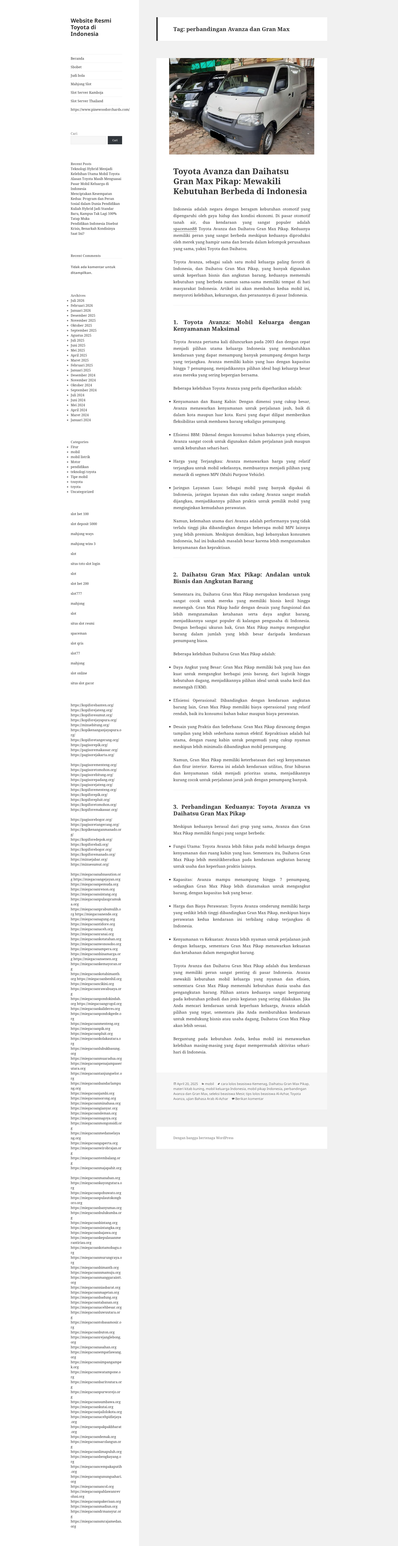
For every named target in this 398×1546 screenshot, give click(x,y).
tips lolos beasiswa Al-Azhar (267, 1093)
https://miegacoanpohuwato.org (96, 1193)
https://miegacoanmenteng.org (95, 1023)
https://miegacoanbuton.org (93, 1332)
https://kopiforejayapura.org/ (94, 720)
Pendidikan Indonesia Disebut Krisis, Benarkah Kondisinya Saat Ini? (94, 228)
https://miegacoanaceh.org (92, 929)
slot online (79, 673)
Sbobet (76, 67)
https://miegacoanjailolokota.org (96, 1412)
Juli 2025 (77, 340)
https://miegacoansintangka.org (96, 1227)
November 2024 (83, 380)
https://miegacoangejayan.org (96, 879)
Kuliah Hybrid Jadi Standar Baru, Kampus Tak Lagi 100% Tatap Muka (93, 213)
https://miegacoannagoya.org (94, 1118)
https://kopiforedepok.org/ (91, 839)
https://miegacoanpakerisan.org (96, 1501)
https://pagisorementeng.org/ (94, 765)
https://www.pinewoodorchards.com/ (96, 109)
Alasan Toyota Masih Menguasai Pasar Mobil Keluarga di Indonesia (96, 183)
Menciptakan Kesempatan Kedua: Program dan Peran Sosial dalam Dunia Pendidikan (95, 198)
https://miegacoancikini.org (92, 984)
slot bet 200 (80, 583)
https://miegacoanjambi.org (92, 1093)
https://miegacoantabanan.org (94, 1302)
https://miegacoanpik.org (90, 1028)
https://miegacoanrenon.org (93, 889)
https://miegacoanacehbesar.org (96, 1307)
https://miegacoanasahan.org (93, 1347)
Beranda (77, 58)
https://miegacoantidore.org (93, 924)
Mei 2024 (78, 405)
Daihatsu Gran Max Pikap (289, 1083)
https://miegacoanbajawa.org (94, 1232)
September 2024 (84, 390)
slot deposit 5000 (84, 524)
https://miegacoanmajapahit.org (96, 1168)
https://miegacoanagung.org (93, 919)
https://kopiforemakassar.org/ (94, 809)
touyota (77, 481)
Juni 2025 (78, 345)
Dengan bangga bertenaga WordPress (203, 1138)
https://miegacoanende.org (96, 914)
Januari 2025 (81, 370)
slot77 (75, 653)
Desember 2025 (83, 315)
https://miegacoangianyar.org (94, 1108)
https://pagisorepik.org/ (89, 745)
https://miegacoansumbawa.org (96, 1402)
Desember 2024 (83, 375)
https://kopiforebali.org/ (90, 844)
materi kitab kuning (188, 1088)
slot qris (77, 643)
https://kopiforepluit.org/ (90, 799)
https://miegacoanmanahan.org (95, 1178)
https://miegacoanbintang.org (94, 1222)
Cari (74, 133)
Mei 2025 (78, 350)
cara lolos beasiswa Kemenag (244, 1083)
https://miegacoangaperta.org (94, 1143)
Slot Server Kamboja (87, 92)
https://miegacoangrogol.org (99, 1003)
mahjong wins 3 (83, 543)
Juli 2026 (77, 300)
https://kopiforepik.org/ (89, 794)
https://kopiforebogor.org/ (91, 849)
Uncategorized (82, 491)
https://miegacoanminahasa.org (96, 1103)
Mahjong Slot (81, 84)
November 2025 (83, 320)
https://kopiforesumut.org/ (92, 715)
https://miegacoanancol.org (92, 1486)
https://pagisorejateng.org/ (92, 784)
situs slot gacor (82, 683)
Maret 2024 (80, 415)
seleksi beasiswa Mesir (226, 1093)
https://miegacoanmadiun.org (94, 1506)
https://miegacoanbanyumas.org (96, 1207)
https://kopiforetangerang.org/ (95, 740)
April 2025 (79, 355)
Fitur (75, 447)
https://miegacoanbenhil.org (99, 979)
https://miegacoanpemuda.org (94, 884)
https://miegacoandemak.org (93, 1436)
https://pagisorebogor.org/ (91, 819)
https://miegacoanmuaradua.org (96, 1058)
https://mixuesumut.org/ (90, 864)
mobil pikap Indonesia (265, 1088)
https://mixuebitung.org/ (90, 725)
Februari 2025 (82, 365)
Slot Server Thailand (87, 101)
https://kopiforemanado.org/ (93, 854)
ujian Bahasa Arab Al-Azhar (207, 1098)
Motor (75, 462)
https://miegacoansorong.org (93, 1098)
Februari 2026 (82, 305)
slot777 (76, 593)
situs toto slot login (85, 563)
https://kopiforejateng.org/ (92, 710)
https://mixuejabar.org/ (89, 859)
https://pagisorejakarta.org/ (92, 755)
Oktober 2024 (81, 385)
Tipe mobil (79, 476)
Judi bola (78, 75)
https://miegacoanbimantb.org (95, 1267)
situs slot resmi (82, 623)
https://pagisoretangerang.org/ (95, 824)
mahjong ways (82, 534)
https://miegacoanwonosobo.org (96, 944)
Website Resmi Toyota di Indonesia (91, 27)
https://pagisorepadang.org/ (93, 779)
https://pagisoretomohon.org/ (94, 770)
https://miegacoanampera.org (94, 949)
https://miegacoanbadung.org (94, 1297)
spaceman (79, 633)
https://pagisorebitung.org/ (92, 774)
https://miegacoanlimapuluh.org (96, 1451)
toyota (76, 486)
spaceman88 (185, 228)
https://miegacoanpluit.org (92, 1033)
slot (73, 553)
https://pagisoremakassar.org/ (94, 750)
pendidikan (80, 467)
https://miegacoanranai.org (92, 934)
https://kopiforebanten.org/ (92, 705)
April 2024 (79, 410)
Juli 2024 (77, 395)
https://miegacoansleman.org (94, 1113)
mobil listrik (80, 457)
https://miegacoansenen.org (95, 959)
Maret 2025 (80, 360)
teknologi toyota (83, 472)
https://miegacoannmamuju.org (96, 1272)
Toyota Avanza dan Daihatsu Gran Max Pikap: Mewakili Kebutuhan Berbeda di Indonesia (240, 180)
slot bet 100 (80, 514)
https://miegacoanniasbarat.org (95, 1287)
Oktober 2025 (81, 325)
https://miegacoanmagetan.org (95, 1292)
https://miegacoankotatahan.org (96, 939)
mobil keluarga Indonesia (226, 1088)
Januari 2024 (81, 420)
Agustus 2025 (81, 335)
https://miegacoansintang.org (94, 894)
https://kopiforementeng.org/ (94, 789)
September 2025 (84, 330)
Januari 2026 (81, 310)
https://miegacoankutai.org (92, 1407)
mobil (75, 452)
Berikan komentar (249, 1098)
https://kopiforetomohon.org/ (94, 804)
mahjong (78, 603)
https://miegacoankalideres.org (95, 1008)
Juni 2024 (78, 400)
